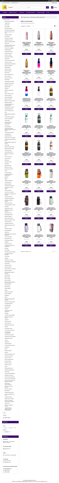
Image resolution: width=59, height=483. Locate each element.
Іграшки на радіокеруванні (9, 21)
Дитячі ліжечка (7, 276)
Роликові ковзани (8, 361)
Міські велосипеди (8, 350)
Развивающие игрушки (9, 108)
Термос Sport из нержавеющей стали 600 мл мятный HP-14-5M (26, 127)
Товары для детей (8, 190)
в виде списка (56, 26)
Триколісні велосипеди (9, 355)
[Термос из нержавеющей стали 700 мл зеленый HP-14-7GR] (26, 173)
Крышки (6, 178)
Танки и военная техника (9, 93)
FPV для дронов (8, 76)
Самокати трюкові (8, 364)
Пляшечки (6, 313)
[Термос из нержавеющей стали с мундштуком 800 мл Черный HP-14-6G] (26, 145)
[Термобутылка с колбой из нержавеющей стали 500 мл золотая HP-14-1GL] (26, 63)
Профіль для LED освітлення (10, 137)
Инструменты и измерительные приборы (10, 194)
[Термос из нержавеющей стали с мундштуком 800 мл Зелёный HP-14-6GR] (38, 145)
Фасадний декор (8, 134)
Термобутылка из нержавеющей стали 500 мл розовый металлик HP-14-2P (26, 100)
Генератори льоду (8, 265)
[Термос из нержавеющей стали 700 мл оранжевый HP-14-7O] (38, 173)
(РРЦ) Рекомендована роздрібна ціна (9, 175)
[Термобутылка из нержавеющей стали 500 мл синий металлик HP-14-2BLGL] (51, 63)
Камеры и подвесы (8, 70)
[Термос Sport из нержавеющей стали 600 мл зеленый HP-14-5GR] (38, 118)
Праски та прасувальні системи (9, 317)
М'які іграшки (7, 79)
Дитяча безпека (7, 284)
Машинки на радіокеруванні (10, 301)
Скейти (6, 366)
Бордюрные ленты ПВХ (9, 223)
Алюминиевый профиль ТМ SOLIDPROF (9, 246)
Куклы (6, 112)
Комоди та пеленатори (9, 291)
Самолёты (6, 88)
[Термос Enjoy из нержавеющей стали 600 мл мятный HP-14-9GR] (51, 200)
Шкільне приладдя (8, 230)
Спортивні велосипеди (9, 38)
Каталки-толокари (8, 357)
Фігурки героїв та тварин (9, 398)
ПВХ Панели (7, 160)
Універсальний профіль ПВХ (10, 225)
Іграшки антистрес (8, 69)
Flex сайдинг (7, 58)
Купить (26, 53)
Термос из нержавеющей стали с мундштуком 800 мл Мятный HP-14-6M (51, 127)
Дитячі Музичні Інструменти (9, 30)
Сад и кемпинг (7, 26)
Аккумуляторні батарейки (9, 148)
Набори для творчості (9, 84)
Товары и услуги (12, 12)
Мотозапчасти (7, 390)
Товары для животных (9, 180)
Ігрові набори (7, 250)
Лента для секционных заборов (9, 406)
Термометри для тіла (8, 338)
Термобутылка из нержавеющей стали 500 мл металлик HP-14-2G (38, 100)
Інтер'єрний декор (8, 126)
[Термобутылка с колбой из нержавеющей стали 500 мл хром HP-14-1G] (38, 35)
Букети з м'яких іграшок (9, 74)
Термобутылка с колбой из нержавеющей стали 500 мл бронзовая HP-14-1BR (51, 44)
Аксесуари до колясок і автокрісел (9, 254)
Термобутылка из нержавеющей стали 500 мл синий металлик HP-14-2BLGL (51, 72)
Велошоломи (7, 263)
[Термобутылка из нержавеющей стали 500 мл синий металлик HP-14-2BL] (38, 63)
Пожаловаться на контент (32, 481)
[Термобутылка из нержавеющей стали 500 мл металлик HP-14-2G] (38, 91)
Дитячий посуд (7, 286)
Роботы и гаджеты (8, 95)
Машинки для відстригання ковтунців (9, 299)
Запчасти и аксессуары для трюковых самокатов (10, 381)
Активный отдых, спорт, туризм (9, 188)
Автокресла (7, 347)
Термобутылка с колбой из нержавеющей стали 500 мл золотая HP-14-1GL (26, 72)
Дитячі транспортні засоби (9, 146)
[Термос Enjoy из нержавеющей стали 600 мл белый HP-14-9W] (38, 227)
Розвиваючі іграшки (8, 34)
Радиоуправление (8, 49)
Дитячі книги (7, 43)
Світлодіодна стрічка (8, 328)
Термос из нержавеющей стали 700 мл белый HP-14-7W (51, 182)
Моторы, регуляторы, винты (10, 60)
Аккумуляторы (7, 23)
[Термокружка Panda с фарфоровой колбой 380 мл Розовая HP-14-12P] (51, 227)
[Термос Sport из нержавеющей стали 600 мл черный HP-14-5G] (51, 91)
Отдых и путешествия (9, 118)
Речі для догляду (8, 321)
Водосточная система (9, 218)
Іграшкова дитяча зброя (9, 392)
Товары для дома (8, 182)
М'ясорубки (7, 295)
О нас (48, 12)
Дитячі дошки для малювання (10, 63)
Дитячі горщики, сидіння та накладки (9, 273)
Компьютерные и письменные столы (10, 115)
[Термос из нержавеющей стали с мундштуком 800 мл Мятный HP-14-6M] (51, 118)
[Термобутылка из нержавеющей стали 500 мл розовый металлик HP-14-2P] (26, 91)
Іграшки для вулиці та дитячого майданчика (10, 234)
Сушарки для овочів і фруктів (10, 336)
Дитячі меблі (7, 24)
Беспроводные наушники (9, 132)
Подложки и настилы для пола (9, 154)
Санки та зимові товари (9, 359)
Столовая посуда (8, 172)
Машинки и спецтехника (9, 90)
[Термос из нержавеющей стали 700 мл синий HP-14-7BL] (26, 200)
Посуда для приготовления (10, 345)
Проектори (7, 319)
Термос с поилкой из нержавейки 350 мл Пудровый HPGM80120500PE (26, 44)
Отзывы (4, 415)
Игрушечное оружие (8, 102)
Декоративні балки (8, 135)
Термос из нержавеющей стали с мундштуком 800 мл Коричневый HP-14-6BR (51, 154)
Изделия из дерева (8, 216)
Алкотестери (7, 256)
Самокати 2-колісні (8, 362)
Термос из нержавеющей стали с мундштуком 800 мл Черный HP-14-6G (26, 154)
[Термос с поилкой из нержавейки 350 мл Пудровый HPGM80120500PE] (26, 35)
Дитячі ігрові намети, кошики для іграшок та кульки (10, 46)
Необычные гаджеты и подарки (9, 201)
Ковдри (6, 290)
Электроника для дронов (9, 81)
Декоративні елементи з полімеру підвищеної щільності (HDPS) (10, 129)
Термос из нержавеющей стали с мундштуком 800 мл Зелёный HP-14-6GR (38, 154)
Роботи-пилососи (8, 323)
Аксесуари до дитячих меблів (10, 251)
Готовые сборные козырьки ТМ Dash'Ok (10, 143)
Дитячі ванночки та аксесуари (10, 268)
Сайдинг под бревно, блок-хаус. (10, 32)
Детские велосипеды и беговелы (9, 387)
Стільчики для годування (9, 334)
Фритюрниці (7, 341)
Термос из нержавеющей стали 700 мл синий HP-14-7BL (26, 209)
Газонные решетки (8, 221)
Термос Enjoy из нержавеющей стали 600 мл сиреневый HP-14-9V (26, 236)
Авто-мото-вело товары (9, 192)
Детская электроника (8, 97)
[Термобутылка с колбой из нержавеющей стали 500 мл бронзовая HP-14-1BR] (51, 35)
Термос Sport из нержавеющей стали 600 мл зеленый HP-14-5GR (38, 127)
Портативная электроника (9, 185)
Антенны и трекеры (8, 55)
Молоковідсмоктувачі (9, 303)
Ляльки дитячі (32, 17)
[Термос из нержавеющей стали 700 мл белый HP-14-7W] (51, 173)
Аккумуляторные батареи (9, 369)
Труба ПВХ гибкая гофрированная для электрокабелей (8, 408)
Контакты (22, 12)
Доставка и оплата (30, 12)
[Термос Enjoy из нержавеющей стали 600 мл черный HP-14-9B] (38, 200)
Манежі (6, 297)
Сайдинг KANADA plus (9, 51)
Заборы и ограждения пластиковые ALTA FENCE (9, 401)
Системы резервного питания (10, 204)
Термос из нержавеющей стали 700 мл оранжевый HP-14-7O (38, 182)
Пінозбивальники (8, 305)
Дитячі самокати (8, 280)
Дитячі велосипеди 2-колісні (10, 354)
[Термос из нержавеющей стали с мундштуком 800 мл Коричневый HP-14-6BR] (51, 145)
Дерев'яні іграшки (8, 165)
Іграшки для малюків (8, 77)
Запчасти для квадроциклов (10, 373)
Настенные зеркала (8, 228)
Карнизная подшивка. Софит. (10, 219)
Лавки (6, 226)
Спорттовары (7, 120)
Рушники (6, 326)
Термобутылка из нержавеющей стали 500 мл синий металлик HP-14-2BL (38, 72)
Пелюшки (6, 308)
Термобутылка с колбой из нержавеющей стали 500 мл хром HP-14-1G (38, 44)
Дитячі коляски (7, 275)
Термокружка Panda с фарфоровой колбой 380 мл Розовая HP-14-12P (51, 236)
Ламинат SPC (7, 403)
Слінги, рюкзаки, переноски (9, 330)
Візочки (6, 348)
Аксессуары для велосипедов (10, 378)
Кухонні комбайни (8, 293)
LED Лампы (7, 163)
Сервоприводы (7, 67)
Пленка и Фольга (8, 158)
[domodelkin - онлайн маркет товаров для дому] (4, 9)
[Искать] (47, 7)
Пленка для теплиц (8, 243)
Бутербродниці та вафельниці (10, 261)
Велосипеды (7, 371)
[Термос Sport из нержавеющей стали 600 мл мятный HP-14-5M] (26, 118)
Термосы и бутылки (8, 167)
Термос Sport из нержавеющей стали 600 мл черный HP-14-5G (51, 100)
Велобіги (6, 352)
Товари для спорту (8, 62)
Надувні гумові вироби (9, 56)
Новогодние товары (8, 28)
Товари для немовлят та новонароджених (9, 105)
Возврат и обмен (41, 12)
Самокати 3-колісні (8, 161)
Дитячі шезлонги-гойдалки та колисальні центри (10, 283)
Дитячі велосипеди (8, 270)
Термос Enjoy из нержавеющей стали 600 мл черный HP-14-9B (38, 209)
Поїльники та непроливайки (10, 315)
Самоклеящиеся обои (9, 214)
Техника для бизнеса (8, 196)
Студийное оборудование (9, 198)
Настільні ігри (7, 72)
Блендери (6, 258)
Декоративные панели (9, 152)
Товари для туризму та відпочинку (9, 211)
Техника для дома (8, 150)
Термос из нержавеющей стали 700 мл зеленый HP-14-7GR (26, 182)
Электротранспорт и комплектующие (8, 123)
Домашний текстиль (8, 212)
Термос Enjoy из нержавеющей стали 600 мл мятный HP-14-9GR (51, 209)
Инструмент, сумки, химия (9, 83)
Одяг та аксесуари (8, 236)
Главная (5, 12)
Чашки (6, 170)
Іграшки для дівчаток (8, 65)
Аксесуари (6, 206)
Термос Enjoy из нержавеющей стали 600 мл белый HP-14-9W (38, 236)
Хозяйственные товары (9, 240)
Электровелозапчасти (9, 368)
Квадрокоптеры (7, 86)
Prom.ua (34, 480)
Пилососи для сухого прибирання (8, 311)
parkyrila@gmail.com (8, 468)
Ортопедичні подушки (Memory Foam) (10, 140)
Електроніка (7, 232)
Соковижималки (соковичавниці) (7, 332)
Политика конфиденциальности (42, 481)
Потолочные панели (8, 156)
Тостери (6, 340)
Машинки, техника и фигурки (10, 100)
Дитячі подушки (7, 278)
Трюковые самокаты (8, 388)
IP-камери (6, 248)
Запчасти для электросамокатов (8, 384)
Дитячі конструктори (8, 53)
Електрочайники (7, 288)
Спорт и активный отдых (9, 110)
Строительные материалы (9, 116)
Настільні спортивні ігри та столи (9, 395)
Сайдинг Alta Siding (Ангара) (10, 41)
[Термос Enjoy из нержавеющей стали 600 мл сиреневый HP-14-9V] (26, 227)
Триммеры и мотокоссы (9, 375)
